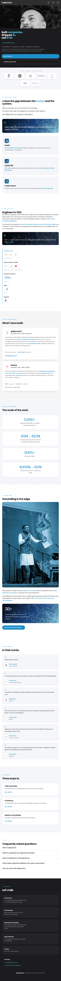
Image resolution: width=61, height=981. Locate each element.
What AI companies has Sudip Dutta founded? (19, 853)
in (53, 2)
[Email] (48, 2)
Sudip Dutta (20, 973)
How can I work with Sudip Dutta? (14, 868)
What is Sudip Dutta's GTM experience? (16, 858)
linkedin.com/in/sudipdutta (12, 965)
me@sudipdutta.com (11, 962)
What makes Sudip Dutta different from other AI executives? (24, 863)
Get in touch (8, 56)
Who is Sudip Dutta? (9, 848)
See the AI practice (10, 62)
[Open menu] (58, 2)
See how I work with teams (13, 627)
